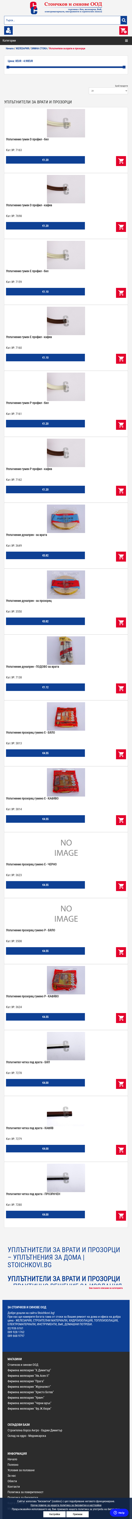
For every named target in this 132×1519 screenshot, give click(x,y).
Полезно (13, 1464)
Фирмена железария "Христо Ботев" (31, 1392)
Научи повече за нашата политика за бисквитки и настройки (66, 1505)
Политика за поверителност (25, 1492)
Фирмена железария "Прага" (26, 1381)
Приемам (77, 1514)
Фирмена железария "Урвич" (26, 1397)
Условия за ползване (21, 1470)
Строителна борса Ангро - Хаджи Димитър (35, 1430)
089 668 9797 (16, 1336)
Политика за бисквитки (23, 1497)
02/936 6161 (15, 1328)
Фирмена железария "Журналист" (29, 1386)
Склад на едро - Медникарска (27, 1436)
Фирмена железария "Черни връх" (29, 1403)
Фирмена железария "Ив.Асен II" (28, 1375)
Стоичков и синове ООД (23, 1365)
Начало (12, 1459)
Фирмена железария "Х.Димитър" (29, 1370)
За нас (12, 1475)
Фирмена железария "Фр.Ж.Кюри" (29, 1408)
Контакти (14, 1486)
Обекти (12, 1481)
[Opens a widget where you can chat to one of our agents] (119, 1513)
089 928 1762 (16, 1332)
